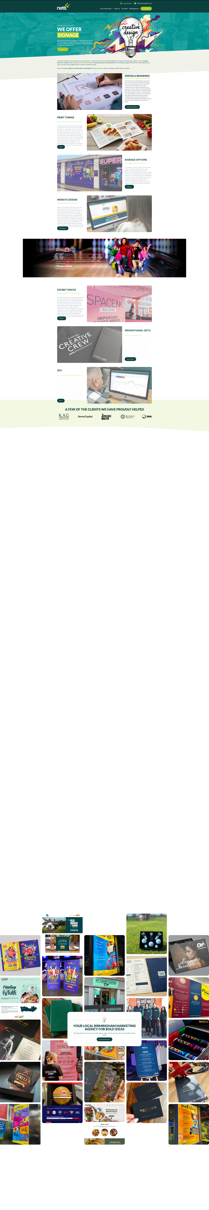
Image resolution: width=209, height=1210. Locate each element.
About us (117, 8)
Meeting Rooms (134, 8)
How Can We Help (105, 8)
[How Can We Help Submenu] (112, 8)
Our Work (124, 8)
